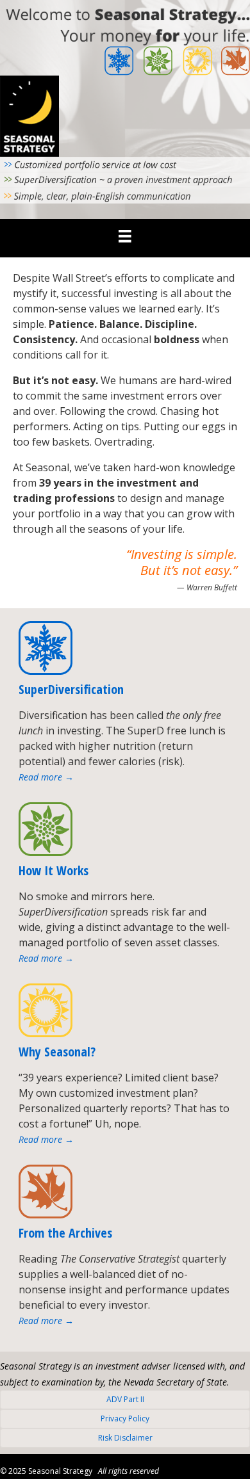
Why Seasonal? (57, 1051)
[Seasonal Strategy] (125, 236)
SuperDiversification (71, 689)
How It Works (53, 870)
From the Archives (65, 1232)
